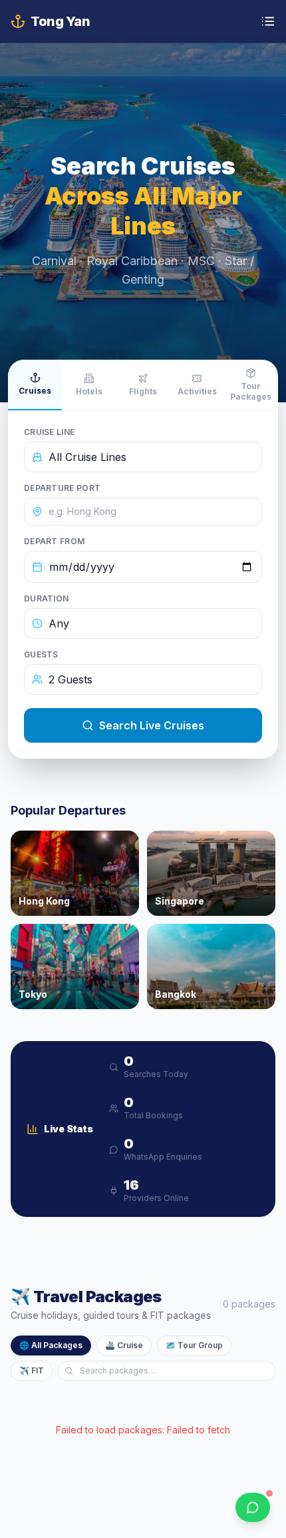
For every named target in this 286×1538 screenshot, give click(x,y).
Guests (41, 654)
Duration (46, 598)
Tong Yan (60, 21)
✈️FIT (31, 1370)
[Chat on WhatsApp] (252, 1507)
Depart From (54, 541)
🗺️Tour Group (194, 1345)
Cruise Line (49, 432)
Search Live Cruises (151, 725)
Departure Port (62, 488)
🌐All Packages (50, 1345)
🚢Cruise (124, 1345)
